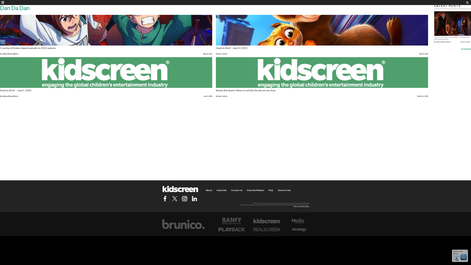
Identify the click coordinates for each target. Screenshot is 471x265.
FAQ (271, 190)
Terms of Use (284, 190)
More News (466, 49)
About (209, 190)
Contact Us (236, 190)
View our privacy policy (301, 206)
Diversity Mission (255, 190)
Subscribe (222, 190)
